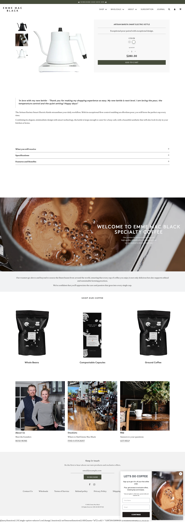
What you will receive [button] (25, 149)
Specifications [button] (22, 155)
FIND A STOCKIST (76, 440)
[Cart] (180, 9)
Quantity (132, 47)
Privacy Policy (100, 491)
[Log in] (174, 9)
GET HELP (125, 440)
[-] (128, 51)
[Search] (169, 9)
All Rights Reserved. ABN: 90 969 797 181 (92, 507)
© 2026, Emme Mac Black (92, 504)
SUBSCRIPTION (147, 9)
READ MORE (21, 440)
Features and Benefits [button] (25, 161)
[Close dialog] (180, 473)
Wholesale (43, 491)
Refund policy (81, 491)
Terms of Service (61, 491)
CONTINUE (136, 514)
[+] (135, 51)
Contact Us (28, 491)
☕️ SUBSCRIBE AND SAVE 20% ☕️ (92, 2)
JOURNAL (161, 9)
